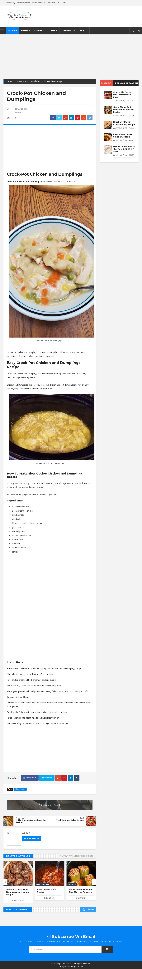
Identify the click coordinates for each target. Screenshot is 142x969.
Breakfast (39, 30)
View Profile (32, 838)
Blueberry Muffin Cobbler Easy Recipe (124, 123)
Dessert (53, 30)
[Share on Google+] (65, 117)
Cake (81, 30)
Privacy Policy (37, 3)
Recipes (25, 30)
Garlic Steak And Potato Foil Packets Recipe (123, 109)
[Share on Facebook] (53, 117)
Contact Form (49, 3)
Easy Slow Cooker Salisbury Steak (78, 890)
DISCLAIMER (61, 3)
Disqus (90, 909)
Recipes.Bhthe (77, 966)
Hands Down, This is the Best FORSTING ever (124, 149)
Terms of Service (23, 3)
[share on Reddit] (89, 117)
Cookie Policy (9, 3)
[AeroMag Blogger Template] (19, 16)
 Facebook (30, 778)
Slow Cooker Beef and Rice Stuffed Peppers (49, 890)
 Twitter (47, 778)
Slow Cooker (22, 81)
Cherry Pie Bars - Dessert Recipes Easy (122, 94)
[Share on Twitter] (59, 117)
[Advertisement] (71, 53)
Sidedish (66, 30)
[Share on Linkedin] (71, 117)
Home (13, 30)
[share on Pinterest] (77, 117)
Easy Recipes (57, 963)
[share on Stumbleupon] (83, 117)
